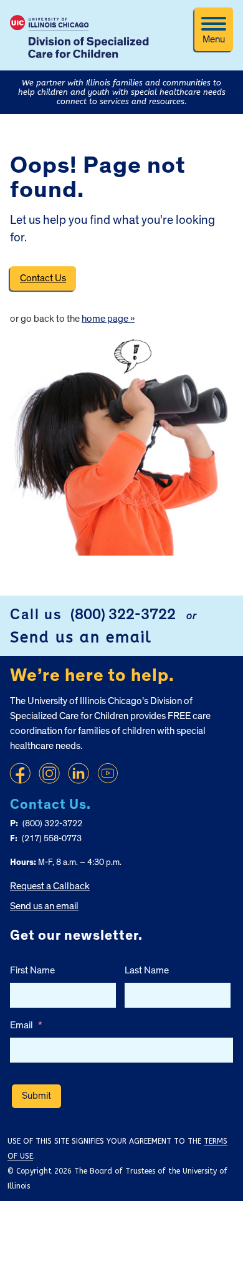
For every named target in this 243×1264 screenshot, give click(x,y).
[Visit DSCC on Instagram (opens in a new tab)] (49, 773)
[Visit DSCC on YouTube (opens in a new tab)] (108, 773)
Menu (213, 39)
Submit (36, 1096)
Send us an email (81, 637)
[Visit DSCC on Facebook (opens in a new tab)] (20, 773)
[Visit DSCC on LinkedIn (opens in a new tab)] (78, 773)
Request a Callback (50, 886)
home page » (108, 319)
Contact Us (43, 278)
